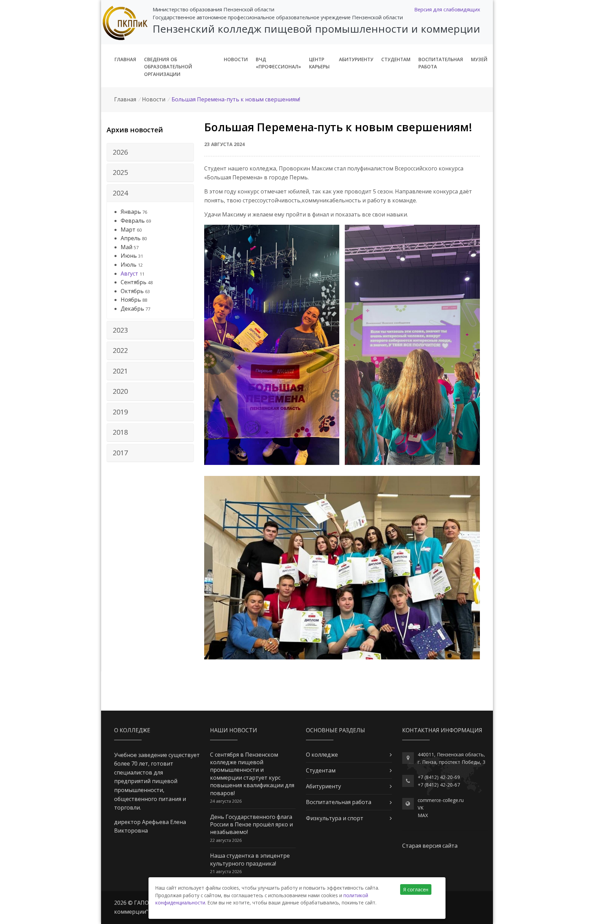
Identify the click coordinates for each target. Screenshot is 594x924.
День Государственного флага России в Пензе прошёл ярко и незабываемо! (251, 824)
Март (128, 229)
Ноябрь (131, 299)
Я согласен (415, 889)
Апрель (131, 238)
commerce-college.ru (441, 800)
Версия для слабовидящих (447, 9)
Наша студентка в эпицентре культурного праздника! (250, 859)
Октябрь (132, 291)
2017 (120, 452)
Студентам (395, 59)
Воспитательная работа (440, 63)
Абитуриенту (356, 59)
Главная (125, 59)
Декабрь (132, 308)
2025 (120, 172)
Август (129, 273)
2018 (120, 432)
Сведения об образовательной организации (168, 67)
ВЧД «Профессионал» (278, 63)
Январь (131, 211)
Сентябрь (133, 282)
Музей (479, 59)
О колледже (322, 754)
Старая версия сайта (430, 845)
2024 (120, 193)
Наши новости (233, 730)
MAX (423, 815)
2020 (120, 391)
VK (421, 807)
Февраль (133, 220)
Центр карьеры (319, 63)
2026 (120, 152)
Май (126, 247)
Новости (236, 59)
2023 (120, 330)
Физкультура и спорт (334, 818)
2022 (120, 350)
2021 (120, 371)
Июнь (129, 255)
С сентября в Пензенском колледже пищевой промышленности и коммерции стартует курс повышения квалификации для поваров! (252, 774)
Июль (128, 264)
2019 (120, 411)
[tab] (150, 152)
